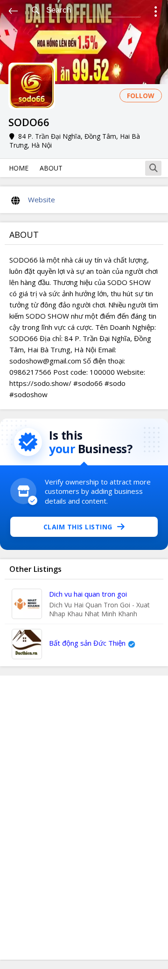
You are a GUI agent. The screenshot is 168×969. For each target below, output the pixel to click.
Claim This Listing (77, 526)
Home (18, 168)
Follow (140, 95)
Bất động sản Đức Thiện (87, 643)
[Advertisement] (84, 817)
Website (41, 199)
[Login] (155, 12)
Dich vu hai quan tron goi (88, 593)
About (51, 168)
